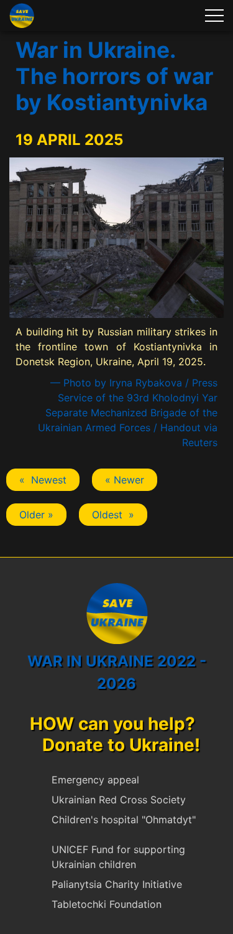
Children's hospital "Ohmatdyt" (124, 819)
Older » (36, 514)
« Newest (42, 480)
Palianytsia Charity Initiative (117, 884)
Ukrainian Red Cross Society (119, 799)
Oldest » (113, 514)
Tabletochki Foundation (107, 904)
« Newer (124, 480)
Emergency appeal (95, 779)
